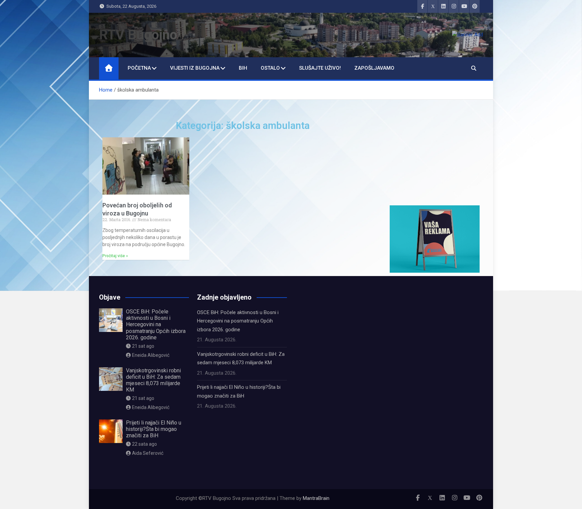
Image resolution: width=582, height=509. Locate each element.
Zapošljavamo (374, 68)
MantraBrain (316, 498)
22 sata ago (144, 444)
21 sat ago (143, 346)
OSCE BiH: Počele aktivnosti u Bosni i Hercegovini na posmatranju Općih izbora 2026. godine (156, 324)
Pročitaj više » (115, 255)
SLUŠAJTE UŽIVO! (320, 68)
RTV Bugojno (138, 35)
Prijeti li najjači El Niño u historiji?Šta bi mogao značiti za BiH (153, 429)
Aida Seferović (147, 453)
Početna (139, 68)
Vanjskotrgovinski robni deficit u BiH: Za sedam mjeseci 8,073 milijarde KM (153, 380)
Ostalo (270, 68)
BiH (243, 68)
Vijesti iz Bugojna (195, 68)
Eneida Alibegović (150, 355)
